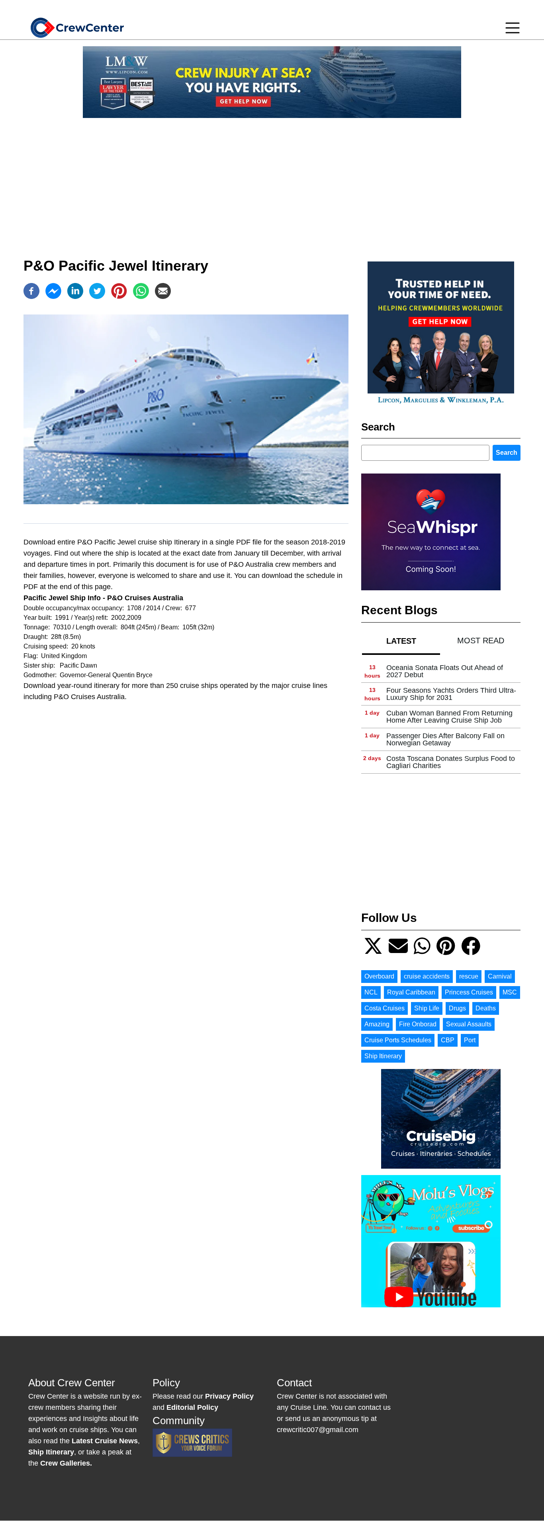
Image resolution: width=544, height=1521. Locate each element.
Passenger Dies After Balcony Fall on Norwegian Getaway (445, 739)
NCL (371, 992)
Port (470, 1040)
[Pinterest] (119, 291)
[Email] (163, 291)
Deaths (486, 1008)
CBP (447, 1040)
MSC (510, 992)
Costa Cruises (384, 1008)
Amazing (376, 1024)
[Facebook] (31, 291)
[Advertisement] (272, 180)
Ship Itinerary (383, 1056)
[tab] (401, 641)
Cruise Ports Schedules (397, 1040)
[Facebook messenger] (53, 291)
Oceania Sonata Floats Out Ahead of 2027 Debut (444, 671)
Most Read (480, 640)
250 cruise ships (192, 686)
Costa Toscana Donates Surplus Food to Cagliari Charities (450, 762)
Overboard (379, 976)
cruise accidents (427, 976)
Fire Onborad (417, 1024)
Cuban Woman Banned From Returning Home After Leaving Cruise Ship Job (449, 716)
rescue (468, 976)
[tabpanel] (441, 717)
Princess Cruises (469, 992)
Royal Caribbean (411, 992)
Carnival (500, 976)
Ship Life (426, 1008)
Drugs (457, 1008)
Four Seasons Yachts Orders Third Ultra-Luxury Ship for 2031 (451, 694)
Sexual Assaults (468, 1024)
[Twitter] (97, 291)
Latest (401, 641)
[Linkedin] (75, 291)
